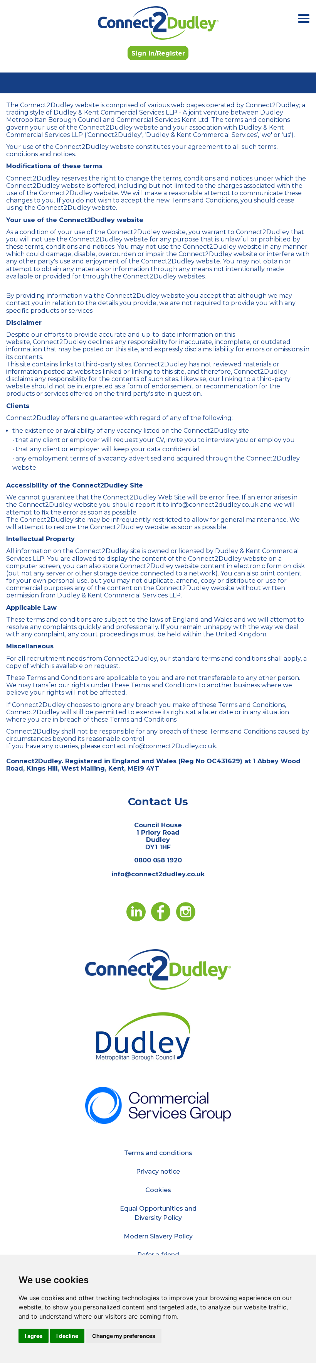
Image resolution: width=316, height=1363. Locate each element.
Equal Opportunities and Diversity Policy (158, 1213)
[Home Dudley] (158, 969)
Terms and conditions (158, 1153)
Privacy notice (158, 1171)
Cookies (158, 1190)
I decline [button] (67, 1336)
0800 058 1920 (158, 860)
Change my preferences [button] (123, 1336)
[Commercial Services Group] (158, 1104)
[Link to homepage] (158, 23)
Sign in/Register (158, 53)
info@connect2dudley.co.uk (158, 874)
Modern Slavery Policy (158, 1236)
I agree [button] (33, 1336)
